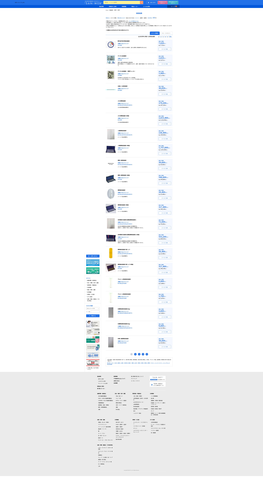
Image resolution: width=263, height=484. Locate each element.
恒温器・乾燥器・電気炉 (156, 408)
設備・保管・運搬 (101, 419)
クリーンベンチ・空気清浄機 (104, 426)
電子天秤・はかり (110, 362)
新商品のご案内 (113, 6)
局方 (134, 411)
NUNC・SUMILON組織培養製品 (105, 398)
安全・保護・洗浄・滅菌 (120, 393)
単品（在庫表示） (166, 33)
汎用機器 (152, 393)
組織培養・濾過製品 (101, 393)
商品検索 (101, 6)
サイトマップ (134, 378)
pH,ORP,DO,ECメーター (138, 402)
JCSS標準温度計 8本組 (123, 116)
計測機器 (117, 419)
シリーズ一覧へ (165, 49)
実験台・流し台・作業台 (103, 422)
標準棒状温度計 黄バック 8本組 (125, 264)
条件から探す (101, 379)
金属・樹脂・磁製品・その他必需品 (105, 445)
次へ (170, 36)
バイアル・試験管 (155, 430)
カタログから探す (102, 381)
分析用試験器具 (154, 422)
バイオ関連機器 (154, 396)
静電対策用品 (119, 402)
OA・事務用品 (101, 464)
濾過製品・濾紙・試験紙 (103, 405)
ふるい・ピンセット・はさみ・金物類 (105, 448)
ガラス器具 (152, 419)
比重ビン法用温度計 (123, 86)
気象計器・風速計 (127, 362)
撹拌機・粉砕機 (154, 406)
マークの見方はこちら (134, 21)
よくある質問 (146, 6)
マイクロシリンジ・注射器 (139, 426)
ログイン (162, 2)
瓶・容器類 (153, 432)
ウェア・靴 (118, 398)
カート (174, 6)
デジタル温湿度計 (122, 56)
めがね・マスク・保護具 (121, 400)
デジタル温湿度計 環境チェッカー (126, 71)
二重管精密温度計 (122, 130)
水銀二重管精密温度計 (123, 338)
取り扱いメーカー (101, 388)
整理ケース (100, 438)
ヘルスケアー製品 (137, 413)
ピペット (135, 428)
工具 (99, 466)
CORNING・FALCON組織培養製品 (105, 400)
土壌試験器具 (136, 404)
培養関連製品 (101, 402)
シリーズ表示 (154, 33)
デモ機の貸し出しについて (119, 378)
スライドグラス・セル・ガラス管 (158, 428)
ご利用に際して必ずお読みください (93, 368)
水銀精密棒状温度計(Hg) (124, 309)
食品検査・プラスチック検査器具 (140, 408)
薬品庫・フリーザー (102, 429)
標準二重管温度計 (122, 160)
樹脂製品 (100, 455)
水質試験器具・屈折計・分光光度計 (140, 399)
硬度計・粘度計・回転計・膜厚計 (144, 362)
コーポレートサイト (135, 381)
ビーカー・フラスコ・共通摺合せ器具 (158, 425)
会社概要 (116, 383)
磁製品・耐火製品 (102, 459)
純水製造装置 (136, 406)
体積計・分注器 (135, 419)
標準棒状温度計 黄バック (124, 249)
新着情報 (124, 6)
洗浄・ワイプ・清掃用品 (121, 405)
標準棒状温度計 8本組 (123, 205)
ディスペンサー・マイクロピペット (140, 423)
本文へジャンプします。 (20, 2)
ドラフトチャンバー (102, 424)
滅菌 (117, 407)
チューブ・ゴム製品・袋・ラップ (105, 457)
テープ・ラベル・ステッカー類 (105, 461)
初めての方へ (153, 2)
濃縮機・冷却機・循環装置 (156, 400)
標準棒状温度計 (121, 190)
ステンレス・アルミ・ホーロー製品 (105, 452)
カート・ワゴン (101, 433)
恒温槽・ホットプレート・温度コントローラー (158, 403)
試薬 (99, 409)
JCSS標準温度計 (122, 101)
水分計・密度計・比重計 (118, 362)
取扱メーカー (135, 6)
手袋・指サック (119, 396)
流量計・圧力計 (134, 362)
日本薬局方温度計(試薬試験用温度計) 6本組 (128, 234)
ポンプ (152, 411)
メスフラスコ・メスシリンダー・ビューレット (140, 431)
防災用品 (118, 409)
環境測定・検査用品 (136, 393)
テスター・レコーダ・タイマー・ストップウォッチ (160, 362)
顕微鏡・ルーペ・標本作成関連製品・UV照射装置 (158, 414)
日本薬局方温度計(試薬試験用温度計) (127, 220)
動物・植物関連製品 (102, 407)
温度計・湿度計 (119, 426)
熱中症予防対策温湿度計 (124, 41)
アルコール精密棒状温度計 (124, 279)
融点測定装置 (109, 364)
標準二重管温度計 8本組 (124, 175)
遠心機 (152, 398)
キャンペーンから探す (103, 383)
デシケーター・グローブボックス (105, 440)
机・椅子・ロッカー (102, 435)
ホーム (107, 10)
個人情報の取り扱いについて (137, 376)
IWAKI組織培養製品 (102, 396)
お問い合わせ (94, 256)
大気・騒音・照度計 (137, 396)
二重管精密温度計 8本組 (124, 145)
